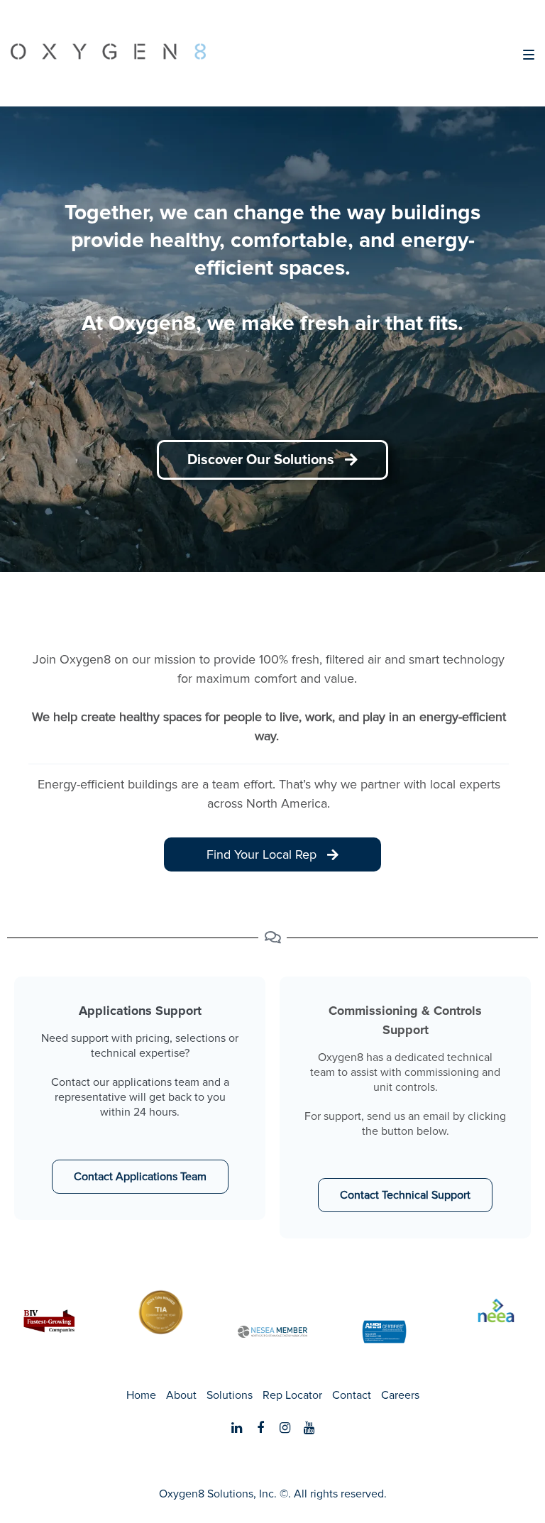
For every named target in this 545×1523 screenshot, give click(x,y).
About (181, 1395)
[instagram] (284, 1428)
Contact (351, 1395)
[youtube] (309, 1428)
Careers (400, 1395)
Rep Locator (292, 1395)
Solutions (230, 1395)
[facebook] (260, 1428)
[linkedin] (236, 1428)
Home (141, 1395)
